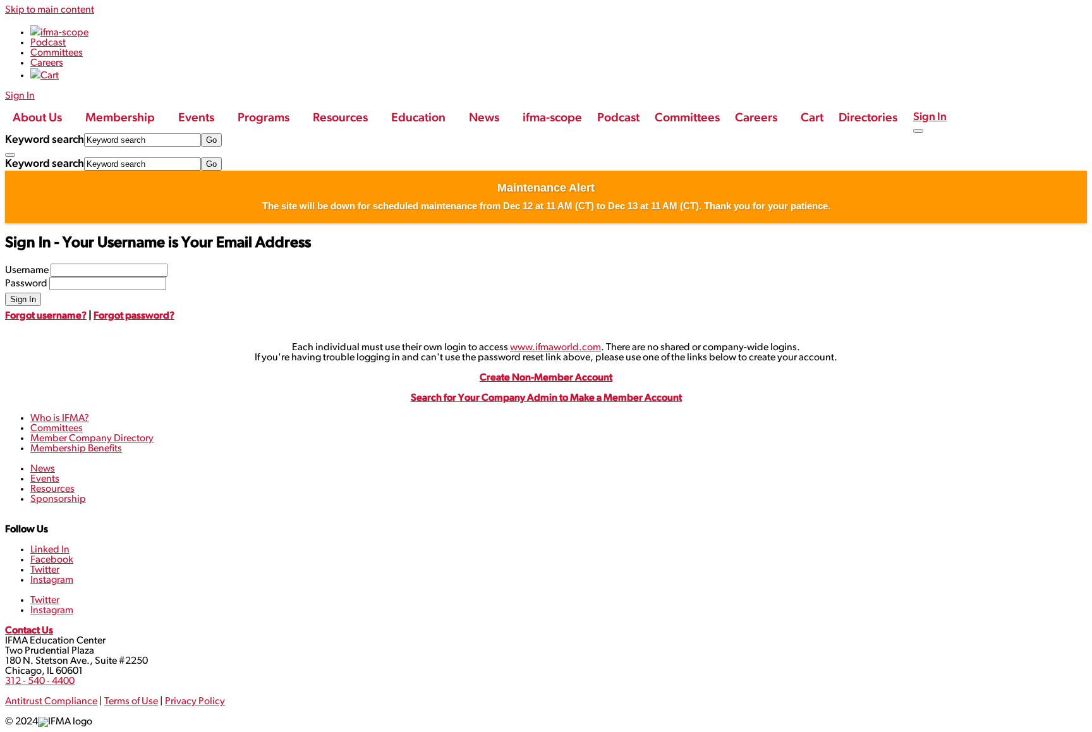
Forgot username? (46, 316)
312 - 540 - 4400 (40, 681)
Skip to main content (49, 10)
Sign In (930, 117)
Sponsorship (58, 499)
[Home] (14, 106)
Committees (56, 429)
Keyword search (44, 140)
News (42, 469)
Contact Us (29, 631)
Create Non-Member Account (546, 378)
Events (44, 479)
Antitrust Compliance (51, 702)
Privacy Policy (195, 702)
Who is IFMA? (59, 418)
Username (27, 270)
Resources (52, 489)
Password (26, 284)
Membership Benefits (76, 449)
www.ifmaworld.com (555, 348)
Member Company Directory (92, 439)
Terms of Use (131, 702)
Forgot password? (134, 316)
